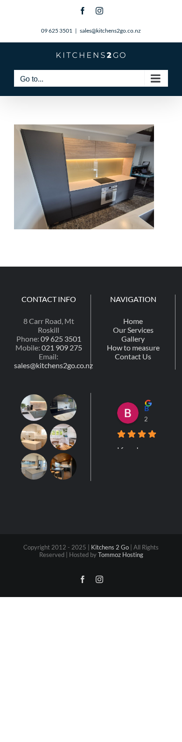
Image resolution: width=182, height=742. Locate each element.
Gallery (133, 338)
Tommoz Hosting (120, 554)
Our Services (133, 329)
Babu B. (146, 408)
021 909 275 (62, 347)
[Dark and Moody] (63, 407)
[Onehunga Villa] (63, 437)
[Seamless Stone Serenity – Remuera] (34, 437)
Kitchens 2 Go (110, 547)
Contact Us (133, 356)
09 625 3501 (61, 338)
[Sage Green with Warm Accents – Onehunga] (34, 407)
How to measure (133, 347)
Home (133, 320)
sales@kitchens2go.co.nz (110, 30)
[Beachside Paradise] (34, 466)
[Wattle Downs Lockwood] (63, 466)
